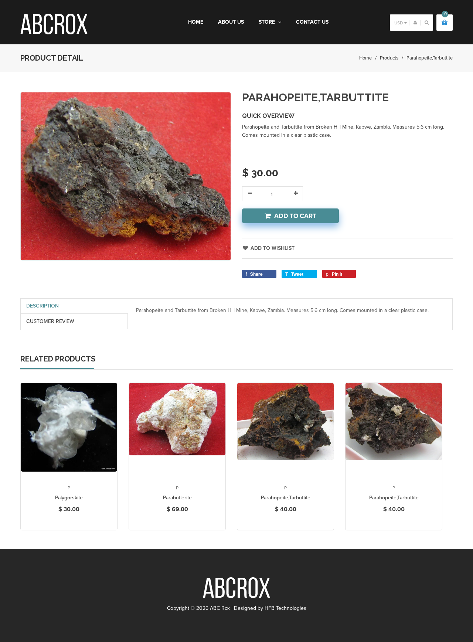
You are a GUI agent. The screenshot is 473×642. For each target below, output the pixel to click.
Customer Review (50, 321)
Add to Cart (295, 216)
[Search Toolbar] (427, 22)
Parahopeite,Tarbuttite (285, 498)
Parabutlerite (177, 498)
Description (42, 306)
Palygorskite (69, 498)
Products (389, 58)
